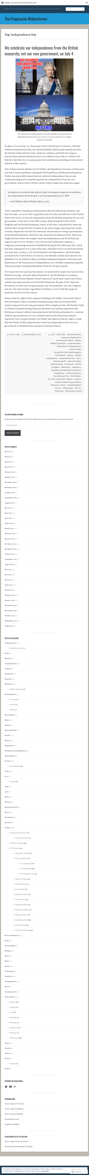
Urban (7, 1043)
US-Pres (57, 388)
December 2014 (10, 605)
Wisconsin (59, 391)
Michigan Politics (21, 905)
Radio (7, 941)
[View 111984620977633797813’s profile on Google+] (15, 1086)
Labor (7, 771)
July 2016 (8, 508)
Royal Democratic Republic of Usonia (19, 1147)
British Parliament (58, 343)
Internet (8, 761)
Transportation (10, 982)
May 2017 (8, 457)
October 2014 (9, 616)
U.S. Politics (14, 848)
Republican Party (21, 920)
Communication (11, 664)
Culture (7, 669)
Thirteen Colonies (58, 385)
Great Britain (60, 355)
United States (10, 997)
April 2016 (8, 523)
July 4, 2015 (43, 201)
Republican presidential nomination (66, 370)
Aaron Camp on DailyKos (14, 1109)
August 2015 (9, 564)
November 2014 (10, 611)
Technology (9, 971)
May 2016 (8, 518)
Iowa (11, 1012)
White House (68, 388)
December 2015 (10, 544)
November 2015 (10, 549)
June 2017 (8, 452)
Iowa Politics (20, 889)
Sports (7, 966)
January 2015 (9, 600)
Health (7, 735)
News (7, 812)
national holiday (74, 361)
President (55, 367)
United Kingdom (74, 385)
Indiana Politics (21, 884)
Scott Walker (76, 376)
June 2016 (8, 513)
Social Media (14, 766)
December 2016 (10, 482)
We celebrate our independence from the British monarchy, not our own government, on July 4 (41, 51)
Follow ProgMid (13, 433)
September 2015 (10, 559)
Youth (7, 1069)
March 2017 (9, 467)
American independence (71, 337)
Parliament (69, 364)
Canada (13, 1064)
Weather (8, 1048)
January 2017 (9, 477)
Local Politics (20, 900)
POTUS (78, 364)
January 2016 (9, 539)
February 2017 (10, 472)
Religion (8, 951)
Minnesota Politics (22, 910)
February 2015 (10, 595)
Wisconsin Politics (22, 930)
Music (12, 710)
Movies (12, 705)
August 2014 (9, 626)
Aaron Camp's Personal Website (17, 1141)
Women (7, 1053)
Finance (8, 725)
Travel (7, 987)
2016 (53, 334)
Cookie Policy (45, 1171)
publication (65, 367)
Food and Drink (10, 730)
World (7, 1059)
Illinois (13, 1002)
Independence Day (67, 358)
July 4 (78, 358)
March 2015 (9, 590)
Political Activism (16, 843)
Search (82, 9)
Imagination (9, 746)
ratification (76, 367)
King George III (60, 361)
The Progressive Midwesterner (26, 19)
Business (8, 658)
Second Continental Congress (60, 379)
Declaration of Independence (69, 346)
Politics (7, 828)
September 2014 (11, 621)
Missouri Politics (21, 915)
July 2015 (8, 570)
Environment (9, 715)
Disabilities (9, 674)
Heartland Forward (12, 1119)
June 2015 (8, 575)
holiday (78, 355)
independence (52, 358)
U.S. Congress (25, 864)
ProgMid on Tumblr (12, 1124)
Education (8, 684)
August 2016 (9, 503)
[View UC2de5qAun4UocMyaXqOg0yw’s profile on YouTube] (10, 1086)
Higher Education (16, 689)
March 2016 (9, 528)
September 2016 (11, 498)
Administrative (10, 643)
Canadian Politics (21, 838)
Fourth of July (75, 349)
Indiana (13, 1007)
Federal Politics (21, 858)
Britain (78, 340)
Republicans (59, 373)
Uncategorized (10, 992)
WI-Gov (78, 388)
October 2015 (9, 554)
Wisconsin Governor (73, 391)
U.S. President (25, 869)
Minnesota (14, 1028)
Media (7, 797)
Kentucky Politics (21, 894)
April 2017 (8, 462)
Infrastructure (10, 756)
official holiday (57, 364)
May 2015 (8, 580)
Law (6, 776)
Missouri (13, 1033)
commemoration (74, 343)
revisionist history (73, 373)
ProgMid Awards (16, 648)
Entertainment (10, 694)
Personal (8, 823)
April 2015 (8, 585)
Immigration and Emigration (16, 751)
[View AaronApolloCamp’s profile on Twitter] (6, 1086)
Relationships (10, 946)
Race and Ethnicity (12, 935)
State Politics (20, 925)
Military (8, 802)
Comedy (13, 699)
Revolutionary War (61, 376)
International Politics (18, 833)
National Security (11, 807)
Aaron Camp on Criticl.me (14, 1104)
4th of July (60, 334)
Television (9, 976)
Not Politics (9, 817)
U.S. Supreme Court (27, 874)
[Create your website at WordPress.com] (44, 2)
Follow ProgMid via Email (14, 414)
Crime (12, 782)
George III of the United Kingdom (67, 352)
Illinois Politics (21, 879)
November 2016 (10, 488)
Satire (7, 961)
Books (7, 653)
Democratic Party (21, 853)
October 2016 (9, 493)
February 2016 (10, 534)
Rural (7, 956)
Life (6, 792)
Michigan (13, 1023)
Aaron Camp (14, 334)
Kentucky (13, 1017)
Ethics (7, 720)
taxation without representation (68, 382)
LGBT (7, 787)
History (7, 741)
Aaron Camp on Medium (14, 1114)
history (70, 355)
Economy (8, 679)
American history (74, 334)
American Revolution (65, 340)
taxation (77, 379)
